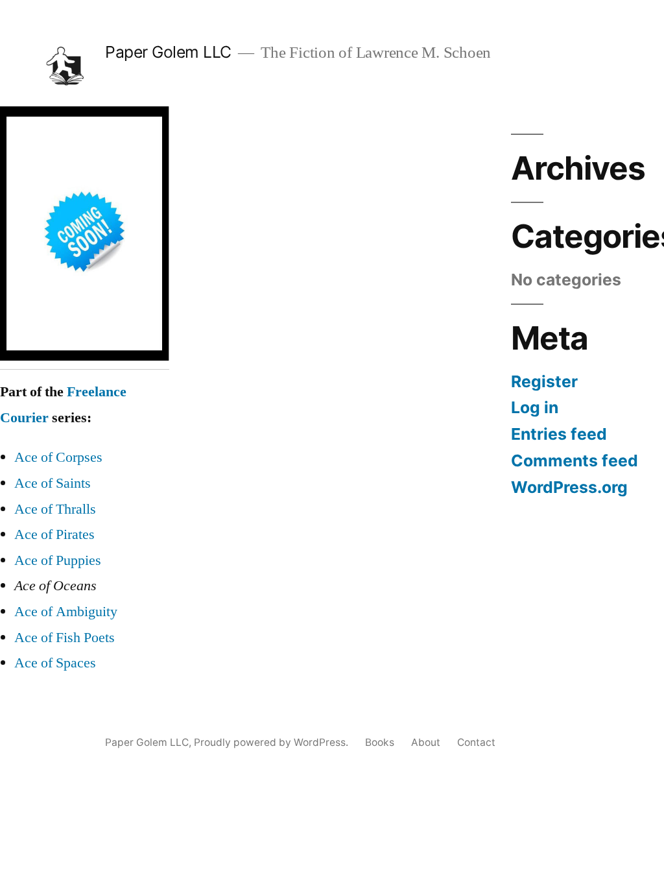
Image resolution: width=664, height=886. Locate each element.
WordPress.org (569, 487)
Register (544, 381)
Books (379, 742)
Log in (534, 407)
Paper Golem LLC (168, 52)
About (425, 742)
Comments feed (574, 460)
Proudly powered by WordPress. (272, 742)
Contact (476, 742)
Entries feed (559, 434)
